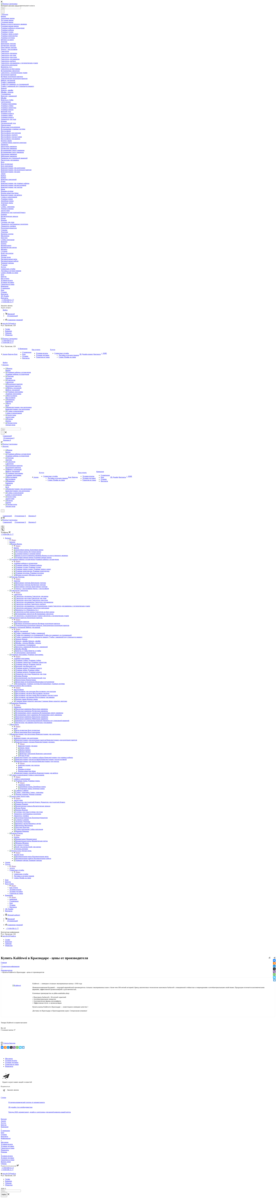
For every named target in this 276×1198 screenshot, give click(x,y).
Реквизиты (5, 1150)
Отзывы (4, 1134)
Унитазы (17, 581)
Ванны (16, 548)
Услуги (12, 868)
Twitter (7, 329)
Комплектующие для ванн (27, 746)
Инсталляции (19, 689)
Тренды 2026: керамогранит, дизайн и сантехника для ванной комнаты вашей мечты (39, 1112)
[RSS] (269, 958)
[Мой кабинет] (2, 513)
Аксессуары (18, 800)
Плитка (16, 837)
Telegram (8, 333)
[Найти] (2, 11)
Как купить (13, 887)
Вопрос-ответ (6, 1162)
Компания (13, 899)
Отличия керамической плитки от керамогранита (26, 1102)
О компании (5, 1131)
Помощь (4, 1152)
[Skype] (274, 977)
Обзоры (4, 1164)
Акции (3, 1121)
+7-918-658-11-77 (7, 300)
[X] (274, 969)
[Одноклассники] (274, 963)
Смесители (18, 594)
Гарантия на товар (7, 1148)
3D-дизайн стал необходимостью (20, 1107)
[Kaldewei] (16, 985)
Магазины (4, 1142)
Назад (14, 540)
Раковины (17, 707)
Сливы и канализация (22, 779)
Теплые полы (19, 854)
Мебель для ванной (21, 631)
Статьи (3, 1097)
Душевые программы (22, 658)
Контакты (4, 1136)
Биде (15, 728)
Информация (5, 1138)
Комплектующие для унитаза (29, 765)
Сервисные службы (21, 874)
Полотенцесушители (21, 621)
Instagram (8, 331)
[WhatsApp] (274, 974)
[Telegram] (274, 980)
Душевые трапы (24, 785)
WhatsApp (9, 335)
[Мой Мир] (274, 966)
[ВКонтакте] (274, 960)
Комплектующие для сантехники (26, 738)
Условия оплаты (7, 1144)
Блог (2, 1132)
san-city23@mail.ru (9, 323)
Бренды (3, 1125)
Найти (4, 1194)
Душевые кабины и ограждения (25, 563)
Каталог (12, 542)
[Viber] (274, 971)
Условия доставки (7, 1146)
